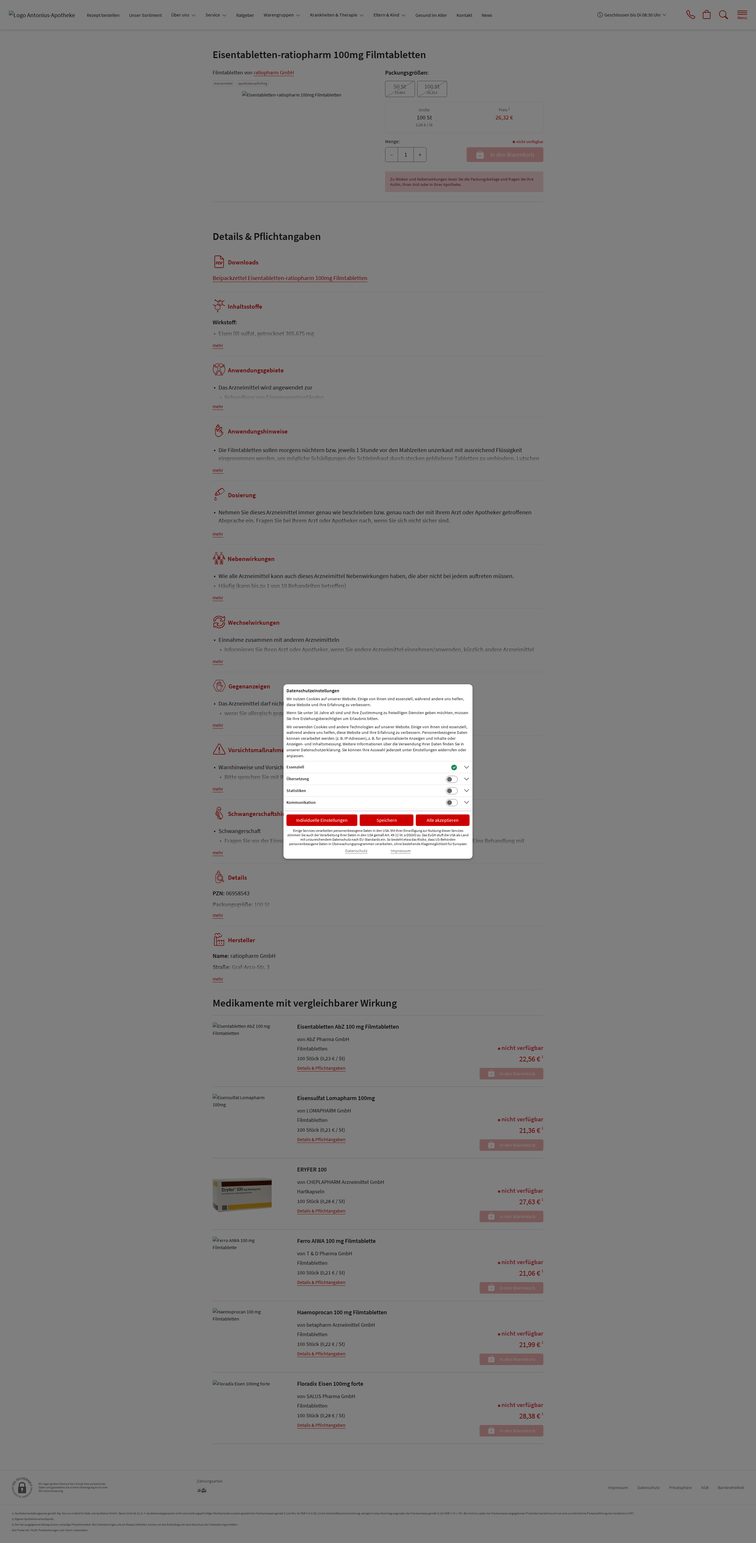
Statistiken (296, 790)
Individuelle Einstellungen (322, 820)
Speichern (387, 820)
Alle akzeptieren (443, 820)
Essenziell (295, 767)
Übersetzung (297, 778)
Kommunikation (301, 802)
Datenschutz (356, 850)
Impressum (401, 850)
